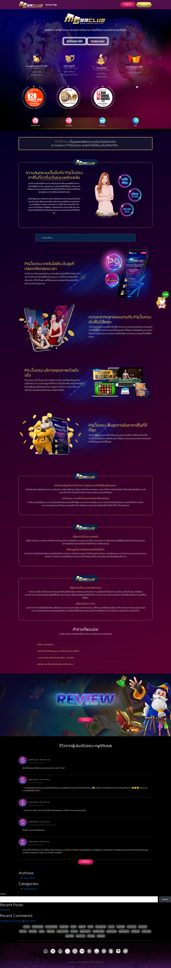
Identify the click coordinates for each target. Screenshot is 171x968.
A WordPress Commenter (11, 920)
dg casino (142, 926)
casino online (62, 931)
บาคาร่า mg (146, 931)
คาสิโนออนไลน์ (38, 926)
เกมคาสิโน (120, 926)
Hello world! (5, 909)
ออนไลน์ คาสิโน (98, 931)
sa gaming (64, 926)
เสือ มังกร (50, 931)
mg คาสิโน (69, 936)
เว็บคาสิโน (32, 931)
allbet (42, 931)
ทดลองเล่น (98, 41)
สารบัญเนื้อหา (47, 237)
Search (3, 893)
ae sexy (74, 931)
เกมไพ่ (90, 926)
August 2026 (29, 877)
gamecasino (123, 931)
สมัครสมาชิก (75, 41)
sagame (82, 926)
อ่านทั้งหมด (85, 862)
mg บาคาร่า (80, 936)
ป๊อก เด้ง (23, 931)
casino (111, 926)
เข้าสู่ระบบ (128, 4)
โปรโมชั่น (91, 936)
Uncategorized (30, 888)
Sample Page (51, 4)
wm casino (132, 926)
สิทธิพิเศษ (101, 936)
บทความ (144, 4)
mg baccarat (111, 931)
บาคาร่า (26, 926)
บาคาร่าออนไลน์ (51, 926)
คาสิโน (73, 926)
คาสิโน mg (135, 931)
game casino (85, 931)
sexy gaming (100, 926)
